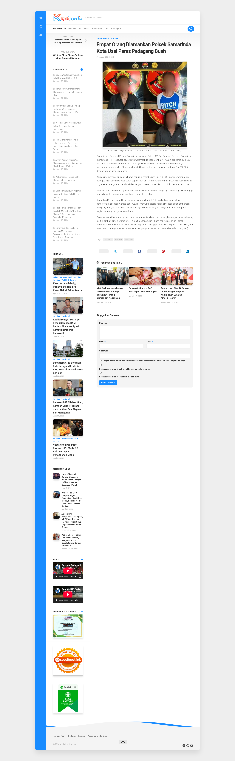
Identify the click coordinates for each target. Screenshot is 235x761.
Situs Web (103, 351)
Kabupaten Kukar (60, 277)
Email (149, 341)
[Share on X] (109, 251)
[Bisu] (76, 576)
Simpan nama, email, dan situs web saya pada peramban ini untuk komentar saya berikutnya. (144, 361)
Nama (102, 341)
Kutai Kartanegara (112, 28)
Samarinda (97, 28)
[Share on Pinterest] (157, 251)
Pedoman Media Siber (97, 736)
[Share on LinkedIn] (181, 251)
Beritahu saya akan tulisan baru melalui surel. (119, 377)
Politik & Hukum (69, 280)
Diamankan (108, 240)
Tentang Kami (59, 736)
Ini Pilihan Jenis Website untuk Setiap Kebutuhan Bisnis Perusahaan (67, 126)
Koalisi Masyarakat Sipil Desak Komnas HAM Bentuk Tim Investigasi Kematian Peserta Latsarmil (66, 326)
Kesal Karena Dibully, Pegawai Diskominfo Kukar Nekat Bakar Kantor (67, 194)
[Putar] (56, 576)
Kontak (81, 736)
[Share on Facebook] (133, 251)
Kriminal (114, 38)
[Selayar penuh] (80, 576)
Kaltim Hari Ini (59, 28)
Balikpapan (84, 28)
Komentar (104, 323)
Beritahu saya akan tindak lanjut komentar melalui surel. (124, 369)
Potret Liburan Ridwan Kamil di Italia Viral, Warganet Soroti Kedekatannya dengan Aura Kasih (71, 540)
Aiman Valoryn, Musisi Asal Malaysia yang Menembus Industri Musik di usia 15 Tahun (67, 163)
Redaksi (72, 736)
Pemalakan (118, 240)
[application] (68, 570)
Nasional (72, 28)
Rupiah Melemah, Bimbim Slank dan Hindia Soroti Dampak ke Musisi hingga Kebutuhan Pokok (71, 479)
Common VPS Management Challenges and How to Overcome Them (67, 92)
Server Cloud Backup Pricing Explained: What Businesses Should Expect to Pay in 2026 (66, 109)
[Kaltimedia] (41, 18)
